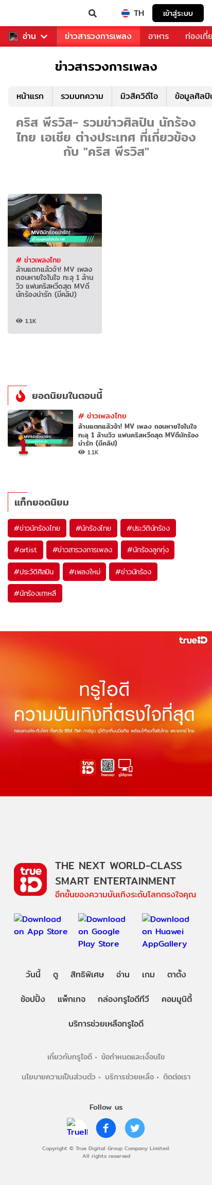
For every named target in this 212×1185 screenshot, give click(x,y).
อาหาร (158, 36)
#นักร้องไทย (93, 528)
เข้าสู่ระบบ (178, 13)
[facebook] (106, 1128)
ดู (55, 974)
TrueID (28, 13)
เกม (148, 974)
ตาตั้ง (176, 974)
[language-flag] (125, 13)
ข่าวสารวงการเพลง (98, 36)
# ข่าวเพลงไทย (38, 260)
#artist (25, 549)
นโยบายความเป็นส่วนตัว (59, 1076)
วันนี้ (33, 974)
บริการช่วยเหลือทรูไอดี (106, 1023)
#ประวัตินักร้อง (148, 528)
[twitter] (135, 1128)
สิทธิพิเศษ (87, 974)
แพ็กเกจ (71, 999)
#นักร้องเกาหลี (35, 593)
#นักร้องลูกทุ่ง (147, 549)
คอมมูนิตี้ (177, 999)
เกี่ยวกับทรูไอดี (69, 1056)
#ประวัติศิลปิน (34, 571)
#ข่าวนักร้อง (133, 571)
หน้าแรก (30, 96)
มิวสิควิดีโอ (139, 96)
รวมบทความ (82, 96)
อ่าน (29, 36)
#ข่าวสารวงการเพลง (82, 549)
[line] (77, 1128)
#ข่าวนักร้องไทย (37, 528)
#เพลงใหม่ (84, 571)
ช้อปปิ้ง (33, 999)
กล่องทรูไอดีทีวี (123, 999)
